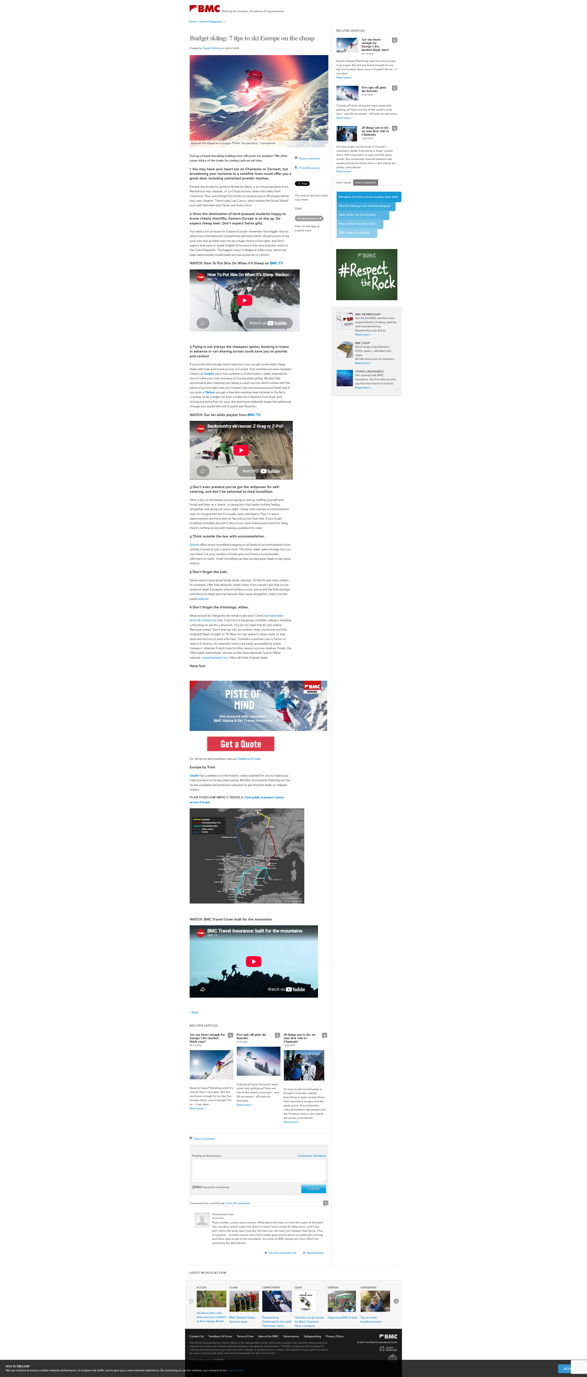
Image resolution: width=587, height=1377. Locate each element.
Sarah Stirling (211, 48)
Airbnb (194, 544)
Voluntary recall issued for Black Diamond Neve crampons (309, 1321)
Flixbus (210, 392)
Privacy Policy (335, 1336)
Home (192, 21)
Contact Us (196, 1336)
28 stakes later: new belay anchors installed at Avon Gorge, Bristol (211, 1317)
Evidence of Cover (249, 759)
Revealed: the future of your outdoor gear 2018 (368, 196)
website (203, 599)
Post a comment (309, 158)
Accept (570, 1368)
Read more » (198, 1108)
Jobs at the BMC (268, 1336)
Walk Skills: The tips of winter (357, 214)
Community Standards (312, 1155)
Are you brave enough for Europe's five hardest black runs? (207, 1038)
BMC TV (276, 263)
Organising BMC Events (342, 1317)
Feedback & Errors (220, 1336)
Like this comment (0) (282, 1252)
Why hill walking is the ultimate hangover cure (365, 207)
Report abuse (315, 1252)
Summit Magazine (210, 21)
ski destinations (307, 218)
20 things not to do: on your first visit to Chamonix (299, 1038)
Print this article (309, 167)
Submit (313, 1189)
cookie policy (235, 1370)
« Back (194, 1012)
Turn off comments (238, 1203)
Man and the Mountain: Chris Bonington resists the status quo (359, 225)
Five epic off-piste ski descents (251, 1036)
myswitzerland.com (215, 657)
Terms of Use (245, 1336)
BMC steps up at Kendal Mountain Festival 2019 (354, 234)
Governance (291, 1336)
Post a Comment (204, 1138)
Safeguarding (312, 1336)
